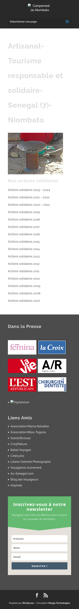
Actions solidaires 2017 (24, 227)
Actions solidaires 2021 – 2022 (29, 197)
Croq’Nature (18, 444)
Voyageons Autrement (26, 467)
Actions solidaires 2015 (24, 241)
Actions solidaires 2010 (24, 278)
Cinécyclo (17, 456)
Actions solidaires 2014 (24, 249)
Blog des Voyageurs (24, 479)
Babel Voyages (20, 450)
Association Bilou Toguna (28, 432)
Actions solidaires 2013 (24, 256)
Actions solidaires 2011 (23, 271)
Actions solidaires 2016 (24, 234)
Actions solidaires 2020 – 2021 (29, 204)
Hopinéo (16, 485)
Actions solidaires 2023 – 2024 (29, 190)
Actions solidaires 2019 (24, 212)
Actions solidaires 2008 (24, 293)
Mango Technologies (59, 603)
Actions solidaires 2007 (24, 300)
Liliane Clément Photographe (30, 461)
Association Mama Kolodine (29, 426)
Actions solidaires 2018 (24, 219)
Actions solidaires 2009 (24, 286)
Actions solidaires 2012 (24, 264)
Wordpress (28, 603)
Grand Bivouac (20, 438)
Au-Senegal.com (22, 473)
